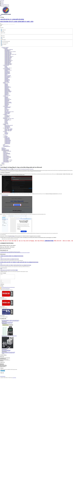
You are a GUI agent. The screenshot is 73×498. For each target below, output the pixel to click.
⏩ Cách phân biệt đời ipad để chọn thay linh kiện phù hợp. (7, 287)
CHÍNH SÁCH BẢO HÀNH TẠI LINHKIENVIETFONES (11, 255)
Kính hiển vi (6, 70)
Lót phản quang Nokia (7, 142)
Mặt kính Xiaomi (7, 87)
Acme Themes (14, 377)
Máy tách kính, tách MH (8, 75)
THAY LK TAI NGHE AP (6, 153)
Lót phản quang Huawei (8, 140)
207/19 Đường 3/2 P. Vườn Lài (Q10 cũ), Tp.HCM (6, 357)
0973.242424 (7, 366)
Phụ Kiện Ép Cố (5, 117)
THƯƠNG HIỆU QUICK (8, 64)
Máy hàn (6, 66)
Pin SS (6, 135)
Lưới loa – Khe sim (7, 113)
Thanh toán (1, 375)
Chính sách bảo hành (2, 374)
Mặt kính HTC (6, 93)
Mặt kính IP (6, 84)
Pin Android (6, 136)
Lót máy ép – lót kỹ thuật (6, 82)
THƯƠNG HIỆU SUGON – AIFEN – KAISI (10, 54)
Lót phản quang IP (7, 137)
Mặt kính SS (6, 85)
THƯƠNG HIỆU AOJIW (8, 53)
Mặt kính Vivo (6, 88)
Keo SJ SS (6, 121)
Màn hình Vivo (7, 101)
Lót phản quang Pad (7, 138)
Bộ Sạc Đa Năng (7, 81)
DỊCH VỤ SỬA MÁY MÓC (5, 149)
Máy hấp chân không (7, 72)
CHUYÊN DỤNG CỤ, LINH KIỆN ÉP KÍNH (12, 19)
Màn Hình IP (6, 97)
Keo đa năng (6, 120)
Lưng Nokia (6, 133)
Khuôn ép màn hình (7, 79)
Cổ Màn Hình (5, 114)
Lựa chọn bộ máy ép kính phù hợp (5, 288)
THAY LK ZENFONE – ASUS (7, 161)
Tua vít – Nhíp (6, 110)
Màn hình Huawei (7, 100)
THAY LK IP (5, 154)
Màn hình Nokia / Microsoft (8, 102)
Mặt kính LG (6, 94)
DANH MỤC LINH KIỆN (5, 47)
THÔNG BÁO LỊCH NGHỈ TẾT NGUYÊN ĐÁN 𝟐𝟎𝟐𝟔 (9, 270)
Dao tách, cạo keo (7, 109)
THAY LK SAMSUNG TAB (7, 156)
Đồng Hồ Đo (6, 78)
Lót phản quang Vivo (7, 141)
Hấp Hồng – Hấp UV (7, 73)
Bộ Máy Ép (3, 147)
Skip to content (2, 0)
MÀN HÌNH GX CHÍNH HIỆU (9, 49)
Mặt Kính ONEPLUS (7, 90)
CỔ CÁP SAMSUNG (7, 115)
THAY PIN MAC (5, 152)
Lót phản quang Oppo (7, 139)
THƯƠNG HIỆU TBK (8, 58)
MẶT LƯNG (5, 131)
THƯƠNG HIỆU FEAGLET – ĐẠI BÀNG (10, 51)
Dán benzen (6, 123)
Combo (4, 144)
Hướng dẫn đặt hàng (2, 376)
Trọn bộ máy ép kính (7, 69)
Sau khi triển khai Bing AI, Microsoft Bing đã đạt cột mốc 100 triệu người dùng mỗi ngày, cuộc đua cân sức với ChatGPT (15, 252)
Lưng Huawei (6, 132)
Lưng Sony (6, 134)
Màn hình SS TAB (7, 98)
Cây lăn (6, 108)
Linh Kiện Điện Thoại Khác (6, 146)
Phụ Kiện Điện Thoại (6, 145)
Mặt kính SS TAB (7, 86)
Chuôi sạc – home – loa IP (8, 130)
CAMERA (4, 124)
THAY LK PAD (5, 155)
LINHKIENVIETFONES (49, 240)
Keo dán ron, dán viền (7, 112)
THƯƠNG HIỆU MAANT (8, 57)
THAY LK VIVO (5, 159)
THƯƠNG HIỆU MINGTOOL (9, 60)
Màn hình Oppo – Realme (8, 99)
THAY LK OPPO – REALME (7, 157)
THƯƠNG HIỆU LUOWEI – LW (9, 56)
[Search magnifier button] (1, 25)
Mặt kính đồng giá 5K (7, 95)
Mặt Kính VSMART (7, 89)
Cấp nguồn (6, 67)
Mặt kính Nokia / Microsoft (8, 91)
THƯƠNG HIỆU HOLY (8, 63)
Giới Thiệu (3, 163)
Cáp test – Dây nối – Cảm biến (8, 128)
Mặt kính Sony (6, 92)
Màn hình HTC (7, 103)
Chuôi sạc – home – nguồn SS (8, 129)
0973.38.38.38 (6, 364)
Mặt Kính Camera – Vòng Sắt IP (9, 125)
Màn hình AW (6, 96)
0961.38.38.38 (6, 363)
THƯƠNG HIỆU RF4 (7, 62)
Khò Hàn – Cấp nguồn (6, 65)
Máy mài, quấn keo (7, 77)
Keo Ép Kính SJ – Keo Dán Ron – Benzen (8, 118)
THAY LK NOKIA (5, 160)
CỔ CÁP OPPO (7, 116)
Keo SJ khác (6, 122)
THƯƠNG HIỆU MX (7, 59)
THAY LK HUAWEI (6, 158)
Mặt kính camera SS (7, 126)
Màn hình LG (6, 105)
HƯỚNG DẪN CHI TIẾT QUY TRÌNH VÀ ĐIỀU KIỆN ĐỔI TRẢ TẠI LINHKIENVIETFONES (19, 262)
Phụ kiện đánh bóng (7, 80)
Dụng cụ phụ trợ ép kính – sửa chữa (9, 111)
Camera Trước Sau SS (7, 127)
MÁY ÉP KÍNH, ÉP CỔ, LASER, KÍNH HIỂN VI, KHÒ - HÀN (16, 21)
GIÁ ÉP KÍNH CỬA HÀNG (5, 150)
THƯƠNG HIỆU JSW (7, 55)
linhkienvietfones (6, 360)
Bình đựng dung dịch (7, 107)
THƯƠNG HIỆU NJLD (8, 52)
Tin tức (3, 162)
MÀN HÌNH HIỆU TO (8, 50)
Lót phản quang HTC (7, 143)
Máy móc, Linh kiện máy (6, 68)
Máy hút (6, 74)
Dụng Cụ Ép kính (5, 106)
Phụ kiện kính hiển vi (7, 71)
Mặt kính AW (6, 83)
